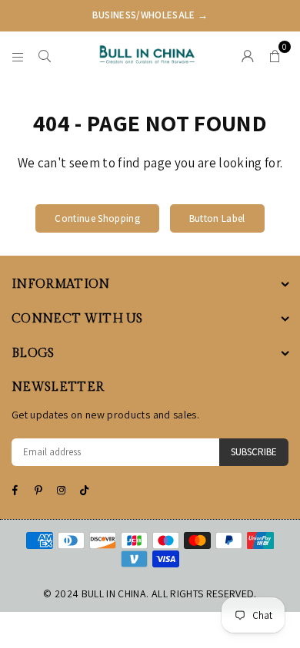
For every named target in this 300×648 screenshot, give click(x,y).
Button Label (217, 218)
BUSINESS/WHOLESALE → (150, 14)
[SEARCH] (45, 54)
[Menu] (18, 54)
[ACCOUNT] (248, 54)
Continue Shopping (97, 218)
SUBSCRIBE (254, 451)
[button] (275, 54)
